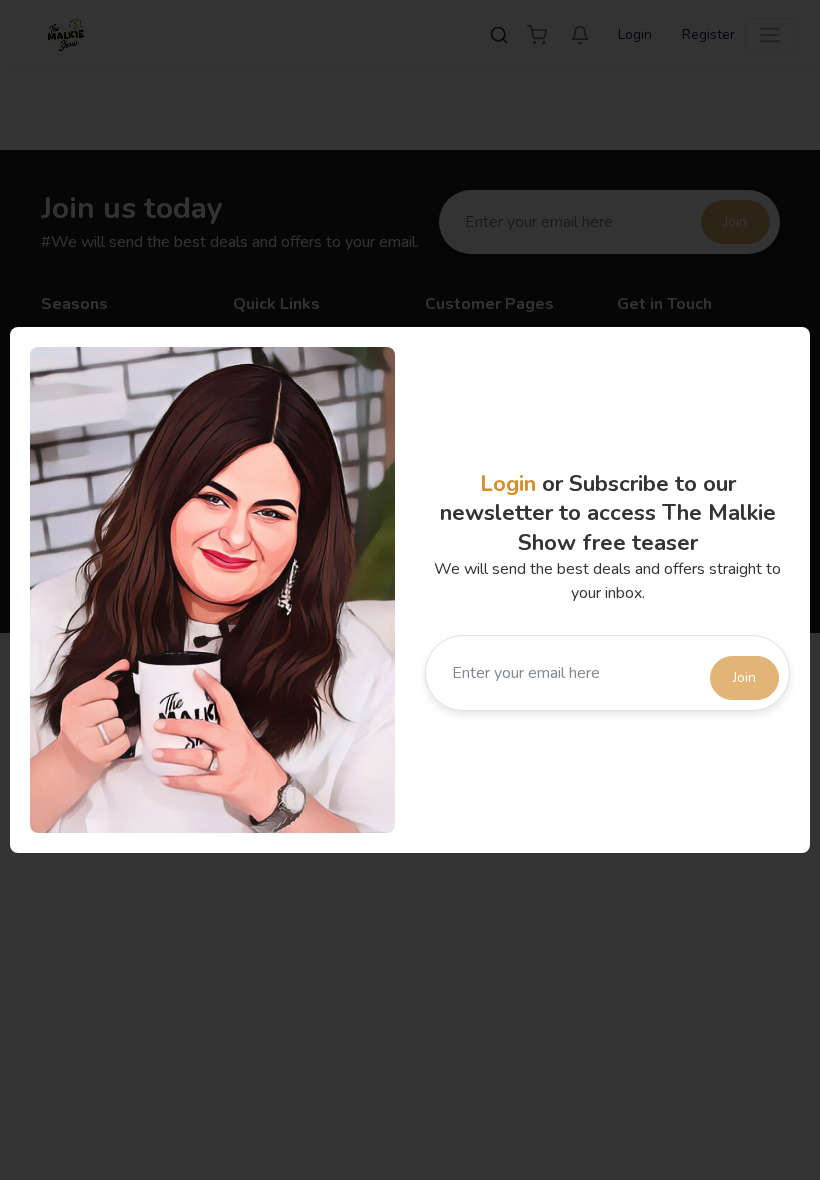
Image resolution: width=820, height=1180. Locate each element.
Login (508, 483)
